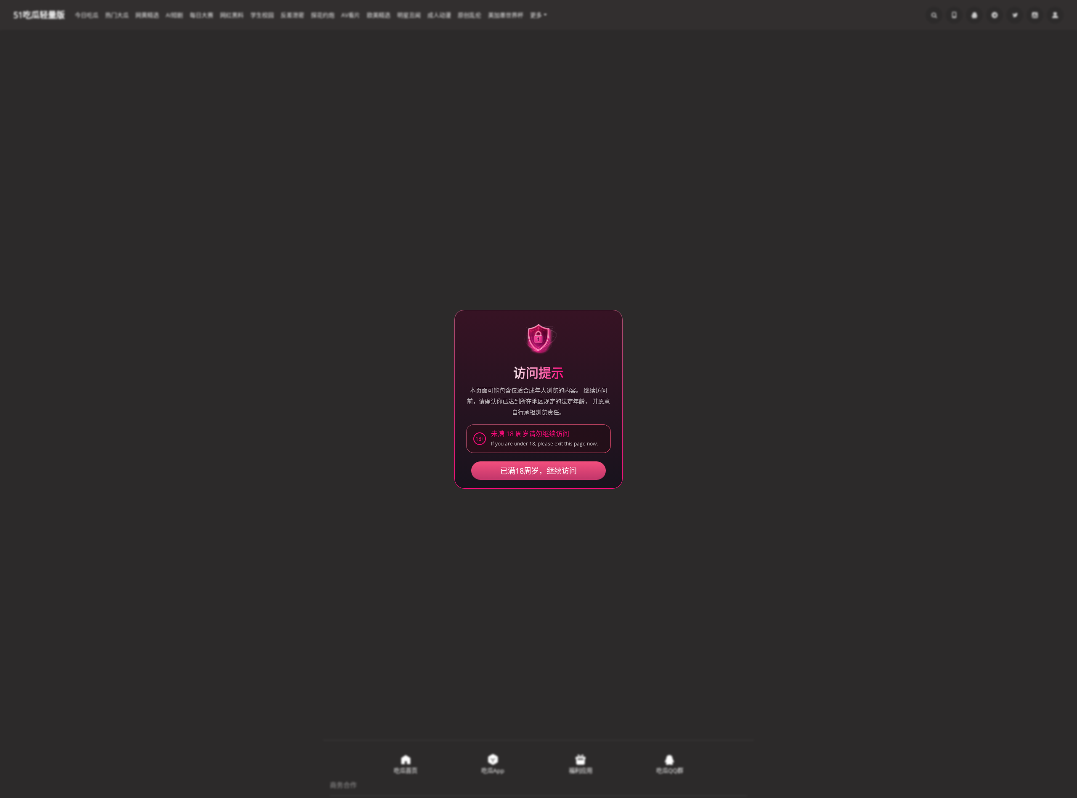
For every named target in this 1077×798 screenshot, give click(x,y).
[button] (538, 438)
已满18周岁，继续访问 (538, 471)
